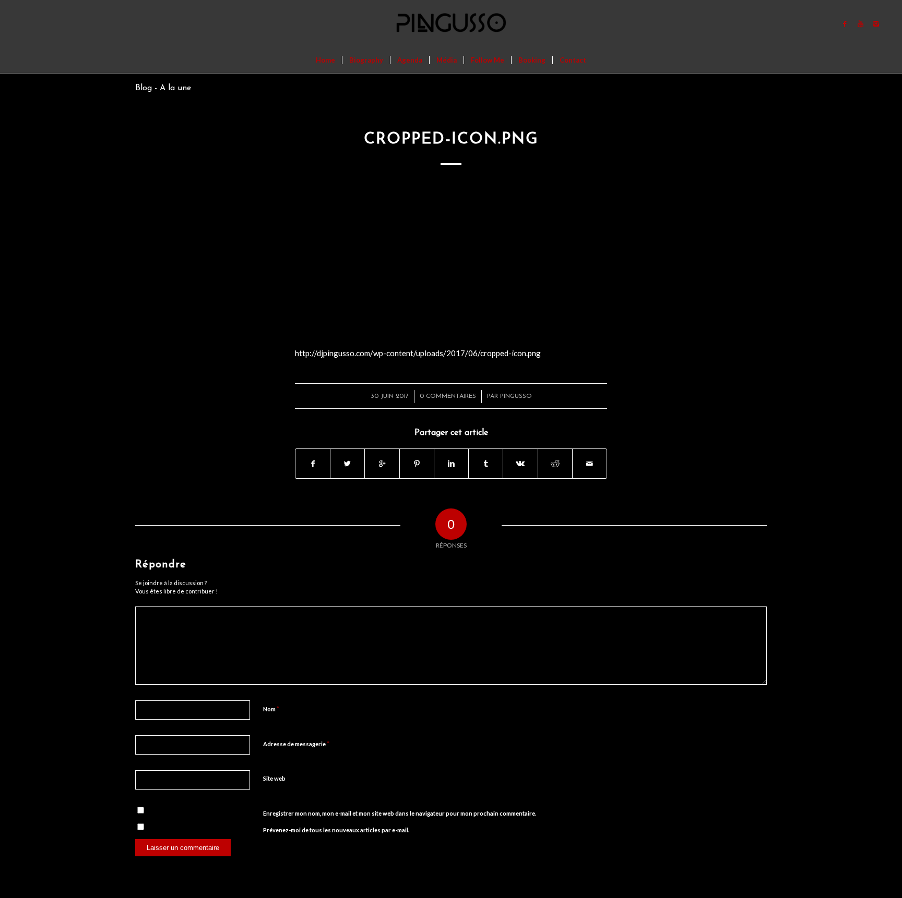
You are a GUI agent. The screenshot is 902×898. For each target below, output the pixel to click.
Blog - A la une (163, 88)
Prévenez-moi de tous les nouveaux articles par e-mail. (336, 830)
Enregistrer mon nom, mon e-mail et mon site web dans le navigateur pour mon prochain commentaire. (399, 813)
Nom (271, 709)
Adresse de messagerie (296, 743)
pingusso (516, 396)
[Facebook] (844, 23)
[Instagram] (876, 23)
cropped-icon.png (451, 139)
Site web (274, 778)
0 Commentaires (448, 396)
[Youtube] (860, 23)
